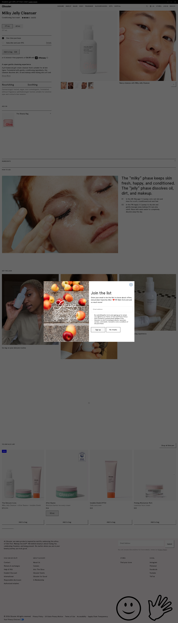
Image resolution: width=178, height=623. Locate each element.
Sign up (98, 330)
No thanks (113, 330)
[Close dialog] (131, 284)
